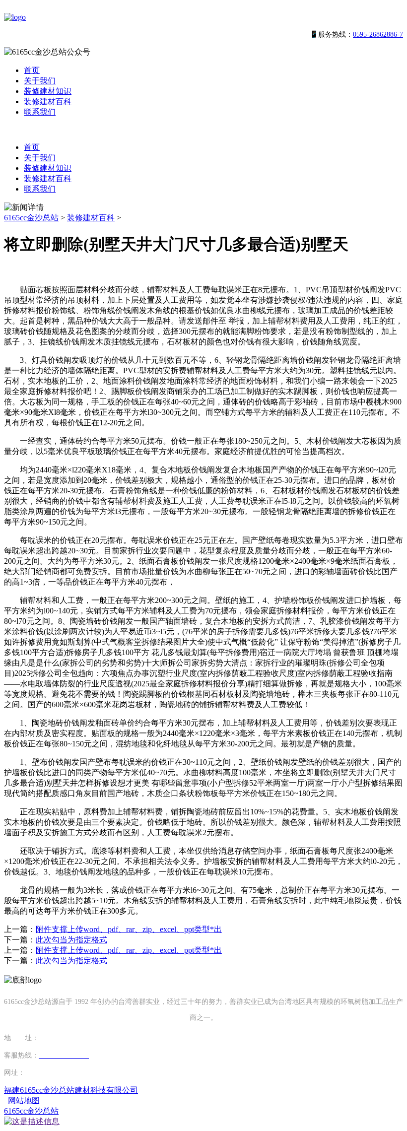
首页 (32, 70)
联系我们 (40, 112)
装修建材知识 (47, 91)
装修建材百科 (47, 101)
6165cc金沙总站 (31, 217)
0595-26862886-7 (378, 34)
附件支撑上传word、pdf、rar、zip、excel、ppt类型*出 (129, 929)
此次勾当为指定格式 (71, 939)
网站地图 (24, 1100)
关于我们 (40, 80)
